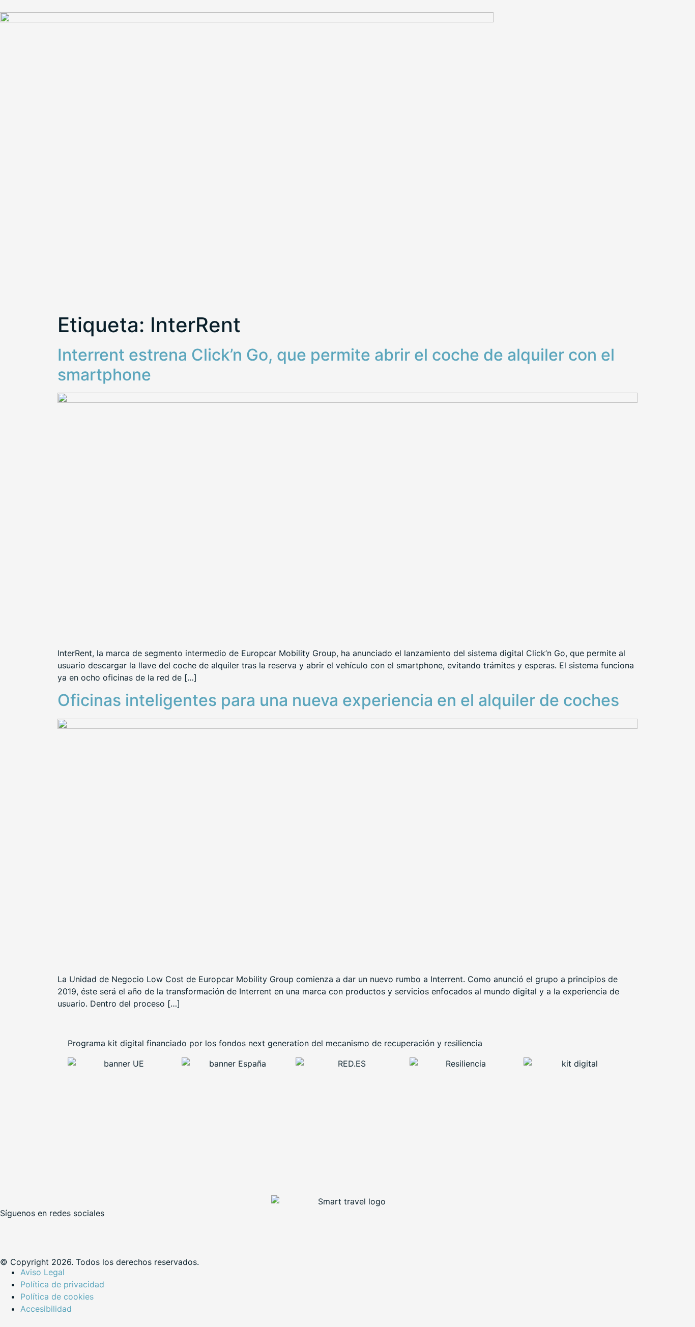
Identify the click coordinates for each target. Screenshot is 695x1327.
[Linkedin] (68, 1230)
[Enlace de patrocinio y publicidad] (247, 19)
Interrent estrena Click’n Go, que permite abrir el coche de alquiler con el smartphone (336, 364)
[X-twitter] (40, 1230)
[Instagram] (96, 1230)
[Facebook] (12, 1230)
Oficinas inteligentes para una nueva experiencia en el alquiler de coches (338, 700)
